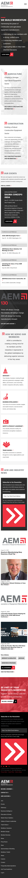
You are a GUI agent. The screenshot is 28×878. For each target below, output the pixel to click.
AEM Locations (5, 796)
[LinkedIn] (4, 766)
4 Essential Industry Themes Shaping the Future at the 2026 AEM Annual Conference (13, 615)
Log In (2, 872)
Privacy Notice (4, 772)
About (2, 855)
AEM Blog (21, 658)
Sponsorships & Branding (7, 848)
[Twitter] (9, 766)
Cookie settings (18, 772)
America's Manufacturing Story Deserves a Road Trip (11, 553)
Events (3, 804)
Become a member (7, 701)
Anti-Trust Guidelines (6, 869)
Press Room (4, 841)
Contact (3, 862)
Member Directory (5, 835)
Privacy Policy (9, 502)
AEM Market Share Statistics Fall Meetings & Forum (12, 249)
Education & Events (6, 814)
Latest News (5, 54)
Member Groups (5, 831)
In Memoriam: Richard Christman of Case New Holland (13, 584)
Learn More (9, 221)
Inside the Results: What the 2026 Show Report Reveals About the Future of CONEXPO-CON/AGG (13, 647)
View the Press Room (7, 672)
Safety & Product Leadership (13, 426)
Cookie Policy (11, 772)
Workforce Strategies (9, 663)
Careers (3, 859)
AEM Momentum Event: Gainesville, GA (13, 278)
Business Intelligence (10, 402)
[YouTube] (6, 766)
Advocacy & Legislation (9, 658)
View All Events (5, 185)
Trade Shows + (5, 824)
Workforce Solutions (6, 828)
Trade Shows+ (8, 450)
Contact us (4, 792)
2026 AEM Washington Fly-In (11, 235)
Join (2, 800)
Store (2, 845)
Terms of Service (18, 502)
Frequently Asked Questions (8, 865)
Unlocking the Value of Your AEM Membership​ (12, 264)
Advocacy (6, 376)
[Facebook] (1, 766)
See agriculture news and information (13, 108)
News (2, 838)
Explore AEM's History (7, 323)
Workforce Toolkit (5, 852)
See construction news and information (12, 157)
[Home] (7, 4)
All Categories (6, 667)
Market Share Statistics (7, 818)
